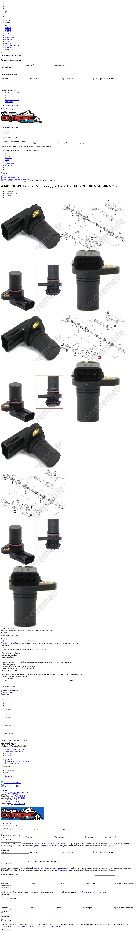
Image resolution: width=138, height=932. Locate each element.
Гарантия (8, 753)
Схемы (7, 49)
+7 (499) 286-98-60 (13, 794)
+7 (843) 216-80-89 (13, 800)
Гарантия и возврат (12, 45)
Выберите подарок (8, 643)
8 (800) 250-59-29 (14, 55)
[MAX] (7, 134)
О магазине (9, 770)
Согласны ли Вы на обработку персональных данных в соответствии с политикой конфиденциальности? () (54, 892)
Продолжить (6, 930)
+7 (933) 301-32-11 (7, 792)
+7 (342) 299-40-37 (13, 802)
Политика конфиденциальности (17, 761)
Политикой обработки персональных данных (49, 844)
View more (9, 709)
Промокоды (9, 37)
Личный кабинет (7, 92)
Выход (16, 92)
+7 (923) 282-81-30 (22, 792)
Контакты (8, 39)
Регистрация (10, 109)
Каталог (8, 28)
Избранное (5, 645)
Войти (3, 109)
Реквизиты (9, 47)
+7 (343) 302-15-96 (18, 798)
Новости (8, 32)
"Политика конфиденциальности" (24, 926)
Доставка (8, 43)
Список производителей (14, 751)
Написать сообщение (9, 90)
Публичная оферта (12, 763)
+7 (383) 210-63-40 (18, 804)
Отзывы (8, 35)
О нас (7, 33)
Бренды (8, 30)
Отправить (112, 846)
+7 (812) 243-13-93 (20, 796)
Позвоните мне (6, 67)
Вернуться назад (7, 692)
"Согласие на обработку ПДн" (50, 926)
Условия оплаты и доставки (15, 750)
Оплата (8, 41)
